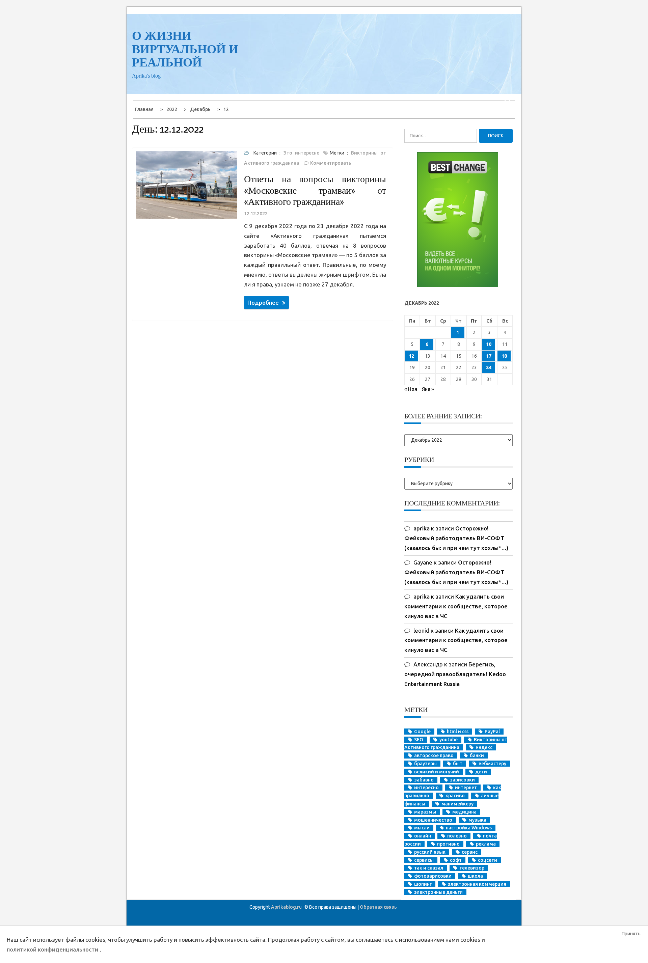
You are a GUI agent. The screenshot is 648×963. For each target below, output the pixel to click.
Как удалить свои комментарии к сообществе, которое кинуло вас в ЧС (456, 606)
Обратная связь (378, 907)
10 (488, 344)
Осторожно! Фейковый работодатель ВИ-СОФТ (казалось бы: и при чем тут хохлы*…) (456, 538)
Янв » (428, 389)
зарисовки (462, 779)
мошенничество (433, 820)
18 (504, 356)
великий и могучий (436, 771)
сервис (470, 852)
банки (477, 755)
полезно (457, 835)
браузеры (425, 763)
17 (488, 356)
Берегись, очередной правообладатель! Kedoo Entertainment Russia (455, 674)
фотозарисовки (433, 876)
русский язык (430, 852)
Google (422, 731)
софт (456, 860)
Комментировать (330, 163)
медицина (464, 812)
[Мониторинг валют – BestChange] (457, 285)
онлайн (422, 835)
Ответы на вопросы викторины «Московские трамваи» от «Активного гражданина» (315, 190)
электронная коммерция (477, 884)
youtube (448, 739)
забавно (424, 779)
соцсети (487, 860)
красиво (455, 795)
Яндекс (484, 747)
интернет (466, 787)
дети (481, 771)
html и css (457, 731)
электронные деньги (438, 892)
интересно (426, 787)
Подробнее (263, 302)
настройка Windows (469, 827)
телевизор (471, 868)
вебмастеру (492, 763)
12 (411, 356)
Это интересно (302, 153)
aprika (421, 528)
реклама (486, 844)
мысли (422, 827)
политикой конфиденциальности (52, 949)
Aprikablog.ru (286, 907)
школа (475, 876)
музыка (477, 820)
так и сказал (428, 868)
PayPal (492, 731)
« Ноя (410, 389)
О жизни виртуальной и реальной (185, 49)
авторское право (434, 755)
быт (457, 763)
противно (448, 844)
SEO (418, 739)
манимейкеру (457, 803)
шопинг (423, 884)
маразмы (425, 812)
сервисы (424, 860)
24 (488, 367)
